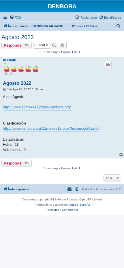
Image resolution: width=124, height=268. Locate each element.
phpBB (50, 199)
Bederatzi (9, 59)
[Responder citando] (108, 64)
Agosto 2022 (17, 37)
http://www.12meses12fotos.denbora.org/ (37, 107)
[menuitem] (15, 17)
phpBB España (79, 204)
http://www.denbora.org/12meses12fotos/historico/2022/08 (51, 128)
